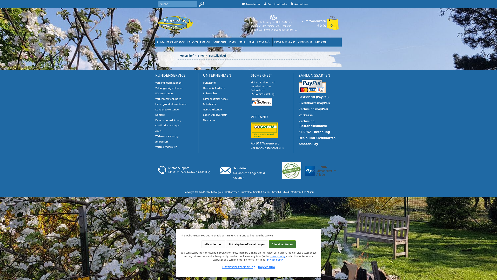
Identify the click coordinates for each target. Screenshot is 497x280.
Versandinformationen (168, 82)
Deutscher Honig (224, 42)
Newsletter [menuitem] (253, 4)
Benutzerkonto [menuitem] (277, 4)
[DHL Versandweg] (264, 130)
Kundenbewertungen (167, 109)
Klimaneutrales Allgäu (215, 99)
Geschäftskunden (213, 109)
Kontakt (160, 114)
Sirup (242, 42)
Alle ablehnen (213, 244)
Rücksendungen (164, 93)
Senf (251, 42)
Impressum (162, 141)
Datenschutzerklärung (168, 120)
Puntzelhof (187, 55)
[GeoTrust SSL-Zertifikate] (262, 102)
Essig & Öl (264, 42)
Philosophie (210, 93)
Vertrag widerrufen (166, 147)
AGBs (158, 131)
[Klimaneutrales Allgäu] (320, 170)
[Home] (175, 23)
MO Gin (320, 42)
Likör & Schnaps (284, 42)
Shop (201, 55)
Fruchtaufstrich (198, 42)
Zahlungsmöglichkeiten (168, 88)
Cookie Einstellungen (167, 125)
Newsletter (209, 120)
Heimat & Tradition (214, 88)
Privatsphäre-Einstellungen (247, 244)
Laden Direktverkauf (215, 114)
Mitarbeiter (209, 104)
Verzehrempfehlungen (168, 99)
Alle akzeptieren (282, 244)
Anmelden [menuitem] (301, 4)
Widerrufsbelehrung (167, 136)
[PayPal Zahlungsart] (312, 86)
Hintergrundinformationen (171, 104)
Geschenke (305, 42)
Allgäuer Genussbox (170, 42)
